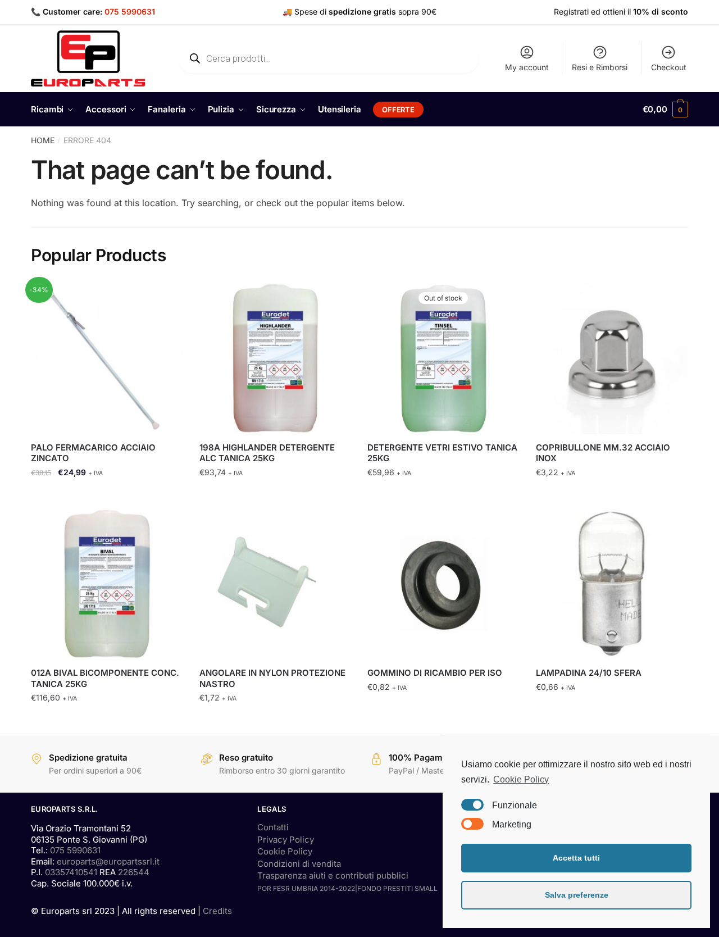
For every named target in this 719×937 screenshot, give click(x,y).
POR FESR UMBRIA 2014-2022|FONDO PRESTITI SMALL (347, 888)
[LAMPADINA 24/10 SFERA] (612, 584)
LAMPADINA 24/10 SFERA (588, 672)
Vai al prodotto (443, 494)
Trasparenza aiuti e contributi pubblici (332, 875)
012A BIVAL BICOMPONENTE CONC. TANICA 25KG (105, 678)
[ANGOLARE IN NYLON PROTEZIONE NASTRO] (275, 584)
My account (527, 67)
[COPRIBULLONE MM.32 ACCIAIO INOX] (612, 358)
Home (42, 140)
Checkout (668, 67)
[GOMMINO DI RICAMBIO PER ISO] (443, 584)
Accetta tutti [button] (576, 857)
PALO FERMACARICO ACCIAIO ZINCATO (93, 453)
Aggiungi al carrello (107, 494)
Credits (217, 911)
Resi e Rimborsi (599, 67)
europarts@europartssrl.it (108, 861)
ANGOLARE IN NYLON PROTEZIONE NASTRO (272, 678)
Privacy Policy (285, 839)
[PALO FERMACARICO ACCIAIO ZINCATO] (107, 358)
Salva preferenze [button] (576, 894)
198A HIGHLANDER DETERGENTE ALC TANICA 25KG (267, 453)
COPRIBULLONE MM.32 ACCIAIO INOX (603, 453)
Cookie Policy (284, 851)
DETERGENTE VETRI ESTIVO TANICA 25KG (442, 453)
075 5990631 (129, 11)
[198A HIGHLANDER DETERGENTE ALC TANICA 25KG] (275, 358)
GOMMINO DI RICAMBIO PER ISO (434, 672)
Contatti (273, 827)
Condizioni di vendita (299, 863)
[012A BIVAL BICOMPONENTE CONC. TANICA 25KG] (107, 584)
